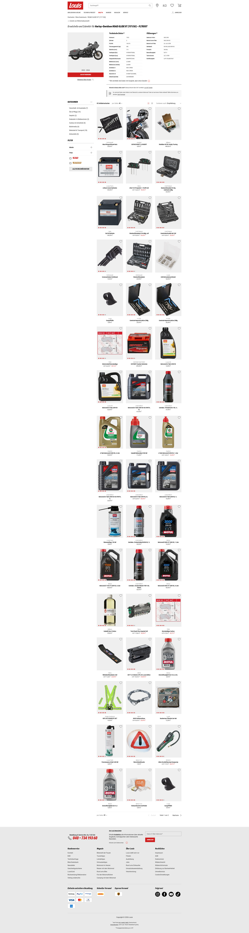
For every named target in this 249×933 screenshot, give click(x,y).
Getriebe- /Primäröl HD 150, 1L (168, 407)
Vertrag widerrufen (74, 878)
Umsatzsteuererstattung (134, 868)
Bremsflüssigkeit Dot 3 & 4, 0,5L (168, 675)
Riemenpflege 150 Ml (110, 542)
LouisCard (71, 871)
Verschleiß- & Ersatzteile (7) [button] (78, 108)
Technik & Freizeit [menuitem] (89, 12)
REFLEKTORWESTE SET (110, 718)
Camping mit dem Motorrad (106, 878)
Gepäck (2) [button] (73, 115)
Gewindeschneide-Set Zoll (168, 233)
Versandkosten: (114, 924)
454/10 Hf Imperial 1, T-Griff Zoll (139, 188)
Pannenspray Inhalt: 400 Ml (110, 762)
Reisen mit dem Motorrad (105, 868)
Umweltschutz (160, 871)
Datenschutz (159, 859)
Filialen (128, 856)
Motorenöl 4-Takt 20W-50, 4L (139, 497)
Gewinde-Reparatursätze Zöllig (139, 320)
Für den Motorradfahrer (105, 875)
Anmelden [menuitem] (178, 12)
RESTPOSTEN (77, 163)
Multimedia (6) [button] (74, 127)
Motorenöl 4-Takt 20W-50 (168, 364)
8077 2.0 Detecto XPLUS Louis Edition (139, 675)
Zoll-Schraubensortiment (168, 277)
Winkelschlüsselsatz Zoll (110, 675)
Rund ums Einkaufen (133, 865)
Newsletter (71, 865)
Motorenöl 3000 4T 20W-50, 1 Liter (168, 542)
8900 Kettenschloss (139, 718)
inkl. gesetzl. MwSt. (124, 922)
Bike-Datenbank (73, 862)
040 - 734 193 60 (85, 838)
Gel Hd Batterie (109, 233)
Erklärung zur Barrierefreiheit (165, 868)
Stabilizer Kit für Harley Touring (168, 144)
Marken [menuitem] (108, 12)
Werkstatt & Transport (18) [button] (78, 130)
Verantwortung (131, 871)
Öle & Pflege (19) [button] (75, 112)
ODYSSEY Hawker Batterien (139, 364)
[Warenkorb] (179, 5)
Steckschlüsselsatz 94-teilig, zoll (139, 233)
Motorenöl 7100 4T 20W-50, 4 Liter (110, 585)
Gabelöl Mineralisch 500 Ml (139, 453)
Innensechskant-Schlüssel (110, 277)
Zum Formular (121, 94)
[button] (150, 5)
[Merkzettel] (172, 5)
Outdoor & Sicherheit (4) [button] (77, 123)
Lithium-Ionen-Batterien (110, 188)
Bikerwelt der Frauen (104, 853)
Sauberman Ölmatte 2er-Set (168, 718)
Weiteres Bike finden (84, 80)
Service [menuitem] (125, 12)
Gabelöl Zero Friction (110, 631)
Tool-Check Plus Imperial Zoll (139, 631)
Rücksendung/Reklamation (77, 875)
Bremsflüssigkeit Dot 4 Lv (109, 806)
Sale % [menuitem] (100, 12)
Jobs (127, 862)
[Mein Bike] (165, 5)
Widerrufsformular (161, 865)
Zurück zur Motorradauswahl (79, 21)
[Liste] (152, 103)
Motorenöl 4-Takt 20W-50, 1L (168, 497)
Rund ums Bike (102, 871)
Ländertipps (101, 859)
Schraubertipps (102, 862)
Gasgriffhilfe (110, 320)
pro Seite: (115, 103)
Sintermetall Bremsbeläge (110, 364)
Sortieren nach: (161, 103)
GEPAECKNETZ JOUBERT (139, 144)
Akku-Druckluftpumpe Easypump (168, 762)
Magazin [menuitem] (117, 12)
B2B (69, 856)
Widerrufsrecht (160, 862)
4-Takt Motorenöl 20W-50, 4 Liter (110, 453)
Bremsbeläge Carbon (168, 631)
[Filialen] (157, 5)
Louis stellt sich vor (132, 853)
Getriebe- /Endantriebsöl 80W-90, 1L (139, 542)
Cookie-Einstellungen (162, 875)
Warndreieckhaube (139, 762)
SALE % (75, 158)
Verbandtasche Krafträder (139, 806)
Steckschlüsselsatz (139, 277)
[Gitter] (148, 103)
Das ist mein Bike (85, 75)
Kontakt (70, 853)
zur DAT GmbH (148, 87)
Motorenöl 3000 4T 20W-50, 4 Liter (168, 585)
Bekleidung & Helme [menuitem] (74, 12)
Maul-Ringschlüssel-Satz (110, 144)
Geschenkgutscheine (75, 868)
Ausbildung (130, 859)
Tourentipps (101, 856)
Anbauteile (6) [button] (74, 134)
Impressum (159, 853)
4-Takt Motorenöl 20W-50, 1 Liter (168, 453)
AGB (156, 856)
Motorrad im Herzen (103, 865)
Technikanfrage (73, 859)
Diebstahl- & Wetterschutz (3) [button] (79, 119)
